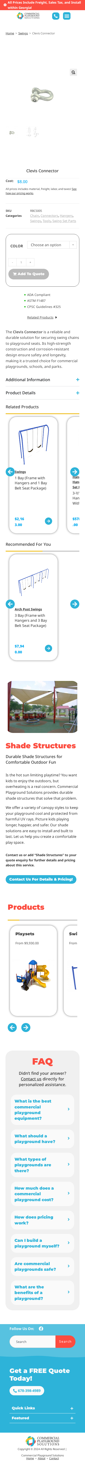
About (41, 1458)
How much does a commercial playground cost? (34, 1194)
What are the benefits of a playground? (29, 1292)
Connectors (49, 215)
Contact (54, 1458)
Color (16, 245)
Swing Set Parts (64, 221)
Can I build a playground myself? (37, 1243)
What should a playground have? (35, 1138)
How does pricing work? (34, 1219)
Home (10, 33)
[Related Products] (56, 317)
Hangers (66, 215)
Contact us (31, 1079)
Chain (34, 215)
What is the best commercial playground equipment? (33, 1109)
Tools (47, 221)
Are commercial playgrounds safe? (35, 1266)
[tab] (42, 1110)
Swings (23, 33)
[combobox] (33, 1341)
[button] (66, 16)
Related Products (40, 317)
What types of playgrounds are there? (33, 1165)
